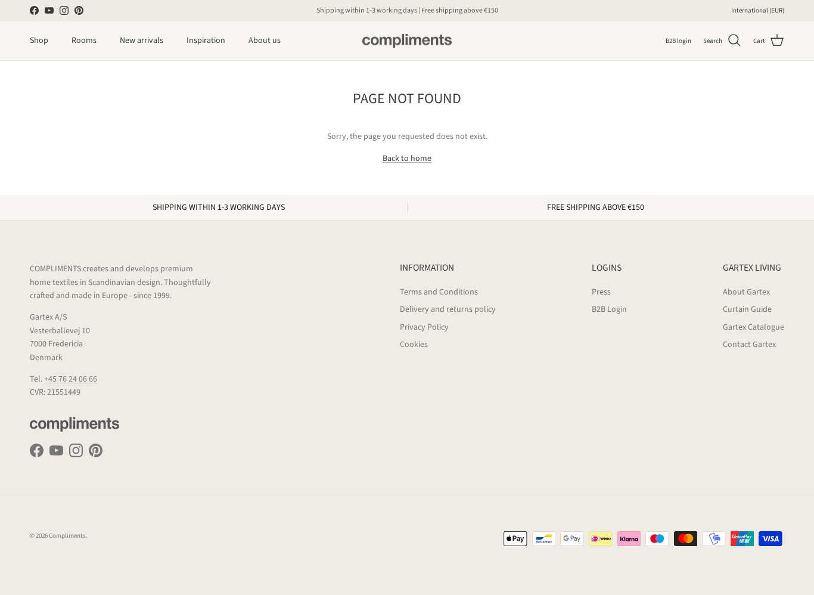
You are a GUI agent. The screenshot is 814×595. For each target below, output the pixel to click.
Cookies (414, 345)
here (468, 15)
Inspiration (206, 41)
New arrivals (141, 41)
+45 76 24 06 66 (70, 379)
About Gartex (746, 292)
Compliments (67, 535)
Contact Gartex (749, 345)
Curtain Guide (747, 309)
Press (601, 292)
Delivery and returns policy (448, 309)
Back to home (407, 159)
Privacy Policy (424, 327)
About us (264, 41)
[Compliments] (407, 41)
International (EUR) (757, 10)
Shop (39, 41)
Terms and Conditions (439, 292)
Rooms (84, 41)
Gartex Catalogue (753, 327)
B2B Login (609, 309)
